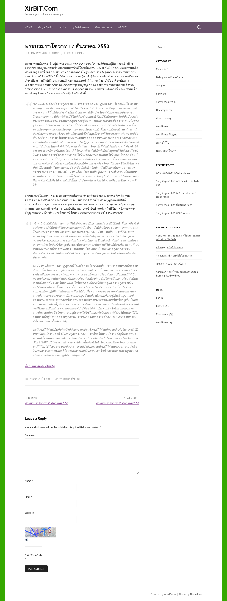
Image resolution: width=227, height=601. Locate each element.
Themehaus (196, 594)
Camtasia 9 (162, 69)
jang (158, 263)
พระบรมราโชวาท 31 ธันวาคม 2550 (117, 403)
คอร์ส (63, 27)
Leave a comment (75, 53)
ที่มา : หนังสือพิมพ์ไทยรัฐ (40, 366)
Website (29, 512)
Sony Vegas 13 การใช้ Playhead (173, 213)
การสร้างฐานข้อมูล (175, 263)
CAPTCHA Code (33, 555)
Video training (163, 118)
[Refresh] (27, 539)
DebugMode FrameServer (170, 77)
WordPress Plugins (166, 134)
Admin (159, 247)
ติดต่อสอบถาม (103, 27)
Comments (164, 314)
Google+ (160, 85)
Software (161, 93)
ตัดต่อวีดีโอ (162, 142)
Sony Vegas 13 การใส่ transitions (174, 205)
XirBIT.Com (41, 8)
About (122, 27)
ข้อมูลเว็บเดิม (45, 27)
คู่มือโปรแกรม (81, 27)
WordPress (162, 126)
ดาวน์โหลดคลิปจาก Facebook (173, 173)
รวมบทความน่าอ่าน (167, 235)
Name (29, 481)
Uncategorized (164, 110)
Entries (162, 306)
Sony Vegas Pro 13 (166, 102)
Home (28, 27)
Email (28, 497)
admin (55, 53)
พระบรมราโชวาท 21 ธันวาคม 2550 (46, 403)
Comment (30, 435)
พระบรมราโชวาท (40, 378)
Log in (159, 298)
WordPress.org (164, 322)
